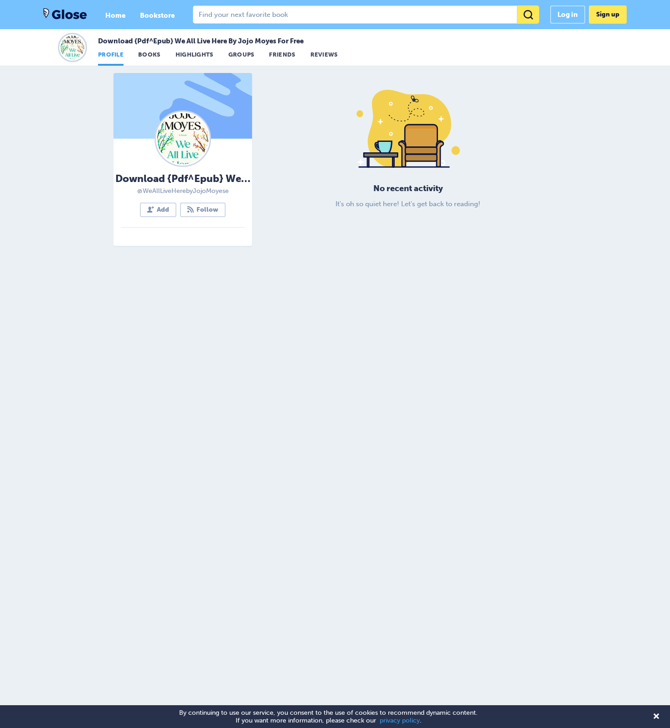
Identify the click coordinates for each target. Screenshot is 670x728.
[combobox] (366, 14)
